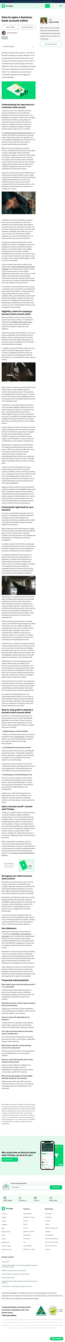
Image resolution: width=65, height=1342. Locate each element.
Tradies (47, 1224)
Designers (48, 1231)
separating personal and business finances (18, 133)
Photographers (49, 1235)
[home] (7, 6)
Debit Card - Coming (29, 1217)
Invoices (25, 1228)
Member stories (6, 1232)
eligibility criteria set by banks (22, 322)
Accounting (26, 1239)
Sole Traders (48, 1214)
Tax (24, 1242)
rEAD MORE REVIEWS (51, 44)
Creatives (47, 1221)
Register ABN (5, 1242)
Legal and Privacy (7, 1249)
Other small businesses (51, 1239)
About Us (4, 1214)
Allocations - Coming (29, 1249)
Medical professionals (51, 1228)
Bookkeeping (27, 1235)
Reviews (4, 1217)
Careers (4, 1239)
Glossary (47, 1249)
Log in (53, 6)
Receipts (25, 1221)
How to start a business (51, 1242)
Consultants (48, 1217)
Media (3, 1235)
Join (47, 6)
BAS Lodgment (27, 1246)
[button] (60, 5)
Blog (3, 1228)
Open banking (27, 1214)
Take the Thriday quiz (51, 1246)
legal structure (19, 737)
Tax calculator (6, 1262)
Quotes (25, 1224)
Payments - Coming (28, 1231)
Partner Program (6, 1246)
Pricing (4, 1221)
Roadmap (4, 1224)
